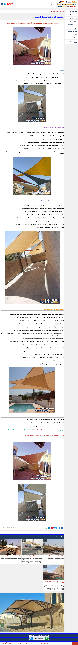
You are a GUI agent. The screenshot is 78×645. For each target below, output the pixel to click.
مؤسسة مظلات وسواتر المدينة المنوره (42, 429)
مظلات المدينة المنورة (53, 11)
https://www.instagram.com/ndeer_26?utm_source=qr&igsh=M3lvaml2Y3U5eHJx (44, 435)
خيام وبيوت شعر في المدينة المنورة (42, 643)
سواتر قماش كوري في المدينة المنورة (61, 643)
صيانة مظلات (39, 335)
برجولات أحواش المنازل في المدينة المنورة (21, 643)
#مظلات (61, 434)
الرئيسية (62, 11)
